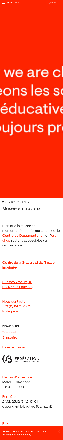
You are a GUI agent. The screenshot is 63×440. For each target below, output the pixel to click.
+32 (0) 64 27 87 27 (17, 306)
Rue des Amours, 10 (17, 282)
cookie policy (23, 434)
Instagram (10, 311)
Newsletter (10, 326)
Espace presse (13, 347)
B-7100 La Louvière (17, 287)
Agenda (51, 3)
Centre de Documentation (23, 236)
